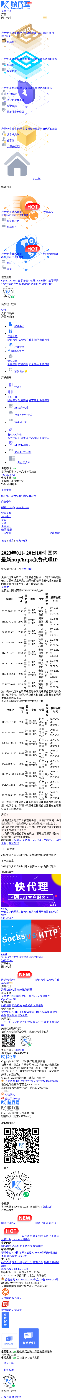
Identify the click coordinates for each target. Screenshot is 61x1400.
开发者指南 (28, 1012)
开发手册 (13, 397)
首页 (4, 540)
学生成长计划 (23, 996)
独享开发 (34, 400)
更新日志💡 (21, 371)
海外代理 (44, 339)
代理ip (17, 840)
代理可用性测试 (23, 414)
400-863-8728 (8, 474)
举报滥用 (49, 1022)
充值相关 (28, 1005)
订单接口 (23, 438)
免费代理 (21, 540)
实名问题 (34, 364)
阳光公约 (23, 1015)
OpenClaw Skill (9, 999)
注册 (9, 529)
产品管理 (6, 33)
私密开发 (23, 400)
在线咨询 (6, 1397)
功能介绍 (20, 347)
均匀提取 (12, 94)
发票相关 (38, 1005)
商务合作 (38, 1022)
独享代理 (34, 339)
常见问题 (13, 361)
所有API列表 (15, 434)
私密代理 (23, 339)
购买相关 (6, 1005)
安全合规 (17, 1022)
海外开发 (44, 400)
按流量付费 (13, 221)
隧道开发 (13, 400)
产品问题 (23, 364)
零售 (9, 269)
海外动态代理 (8, 989)
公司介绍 (6, 1022)
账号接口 (13, 438)
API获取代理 (21, 407)
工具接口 (44, 438)
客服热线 (17, 1397)
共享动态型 (13, 134)
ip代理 (26, 840)
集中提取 (12, 105)
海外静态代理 (24, 989)
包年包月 (12, 42)
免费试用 (6, 587)
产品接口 (34, 438)
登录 (3, 523)
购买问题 (13, 364)
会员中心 (6, 532)
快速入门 (19, 387)
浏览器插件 (17, 351)
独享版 (10, 140)
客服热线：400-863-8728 (14, 1269)
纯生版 (37, 178)
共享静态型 (13, 146)
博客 (11, 540)
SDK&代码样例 (22, 452)
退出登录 (55, 532)
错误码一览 (20, 422)
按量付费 (12, 71)
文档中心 (49, 840)
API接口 (16, 1012)
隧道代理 (13, 339)
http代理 (37, 840)
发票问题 (44, 364)
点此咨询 (19, 1050)
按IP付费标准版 (15, 99)
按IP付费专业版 (15, 111)
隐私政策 (12, 1015)
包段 (9, 263)
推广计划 (28, 1022)
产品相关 (17, 1005)
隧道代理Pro (8, 979)
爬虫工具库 (24, 462)
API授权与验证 (22, 445)
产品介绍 (13, 336)
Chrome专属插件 (41, 996)
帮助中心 (19, 326)
